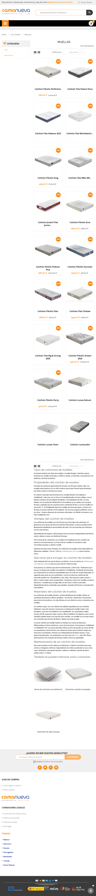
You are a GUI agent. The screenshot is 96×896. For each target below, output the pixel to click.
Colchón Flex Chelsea (80, 311)
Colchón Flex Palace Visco (80, 89)
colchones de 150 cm (70, 551)
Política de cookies (10, 822)
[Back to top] (91, 891)
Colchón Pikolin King (48, 178)
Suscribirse (72, 757)
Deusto (6, 848)
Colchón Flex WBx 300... (80, 178)
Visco (6, 50)
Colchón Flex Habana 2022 (48, 133)
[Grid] (35, 52)
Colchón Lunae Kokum (80, 400)
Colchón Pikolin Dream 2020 (79, 357)
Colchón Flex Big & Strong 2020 (48, 357)
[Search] (89, 12)
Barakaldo (8, 856)
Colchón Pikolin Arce (80, 222)
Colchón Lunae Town (48, 444)
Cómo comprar (9, 790)
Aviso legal (7, 826)
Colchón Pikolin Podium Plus (48, 268)
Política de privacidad (53, 761)
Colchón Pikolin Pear (48, 311)
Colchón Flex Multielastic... (79, 133)
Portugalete (8, 852)
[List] (39, 52)
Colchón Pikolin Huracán (80, 266)
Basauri (7, 839)
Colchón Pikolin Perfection (48, 89)
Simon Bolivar (9, 865)
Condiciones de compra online (15, 813)
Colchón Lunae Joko (80, 444)
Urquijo (7, 861)
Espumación (8, 55)
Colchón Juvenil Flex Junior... (48, 224)
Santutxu (7, 844)
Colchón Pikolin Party (48, 400)
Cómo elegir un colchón (12, 785)
